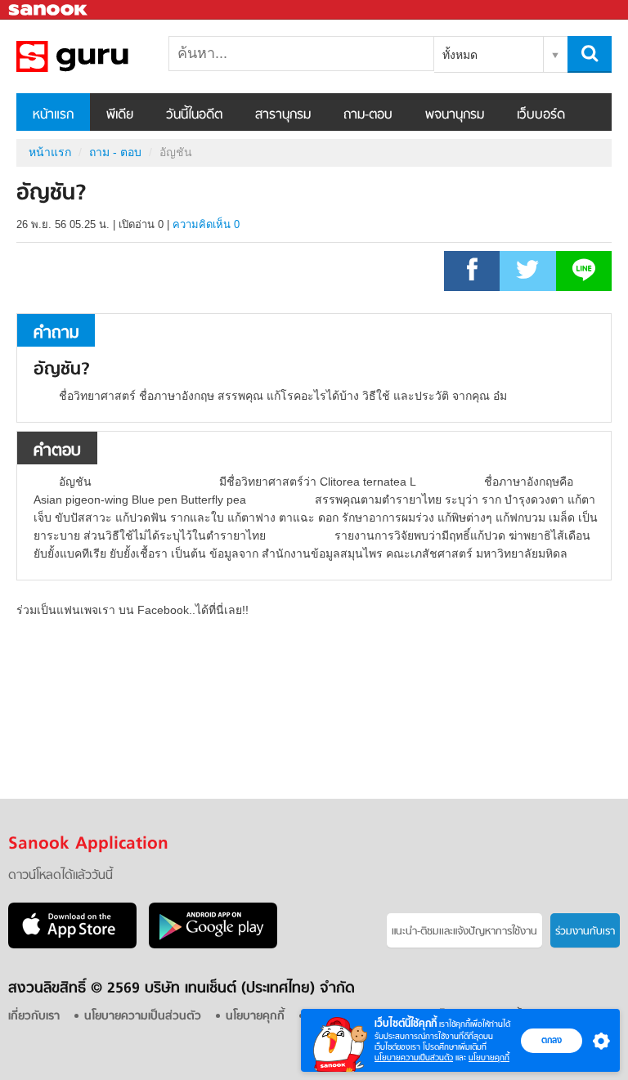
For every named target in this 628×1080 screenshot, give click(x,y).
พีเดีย (119, 115)
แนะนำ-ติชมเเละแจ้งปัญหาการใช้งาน (464, 931)
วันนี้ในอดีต (194, 115)
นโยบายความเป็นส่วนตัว (414, 1057)
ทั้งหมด (460, 54)
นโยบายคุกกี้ (489, 1057)
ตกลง (551, 1040)
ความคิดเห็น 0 (206, 224)
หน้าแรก (53, 115)
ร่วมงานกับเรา (585, 931)
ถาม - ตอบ (115, 152)
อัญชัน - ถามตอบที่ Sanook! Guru (102, 56)
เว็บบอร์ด (541, 115)
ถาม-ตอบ (367, 115)
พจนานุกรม (454, 115)
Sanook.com (49, 10)
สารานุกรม (283, 115)
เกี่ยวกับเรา (34, 1016)
